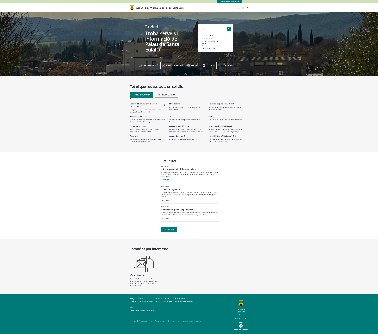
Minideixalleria (174, 104)
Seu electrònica (149, 65)
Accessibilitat (159, 321)
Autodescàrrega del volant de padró (222, 104)
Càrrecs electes (207, 39)
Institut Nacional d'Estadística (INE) (221, 136)
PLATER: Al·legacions (170, 189)
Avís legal (133, 321)
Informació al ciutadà (141, 95)
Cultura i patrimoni (208, 48)
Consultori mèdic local (138, 126)
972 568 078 (168, 301)
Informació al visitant (166, 95)
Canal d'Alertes (137, 275)
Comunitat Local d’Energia (179, 126)
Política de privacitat (145, 321)
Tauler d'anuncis (229, 65)
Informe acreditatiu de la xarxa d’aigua (178, 169)
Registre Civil (134, 136)
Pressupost (205, 46)
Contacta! (211, 65)
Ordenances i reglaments (210, 41)
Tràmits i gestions (173, 65)
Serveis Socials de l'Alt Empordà (220, 126)
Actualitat (195, 65)
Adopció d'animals (176, 136)
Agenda (204, 43)
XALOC (211, 116)
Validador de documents (139, 116)
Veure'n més (169, 230)
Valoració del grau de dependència (177, 209)
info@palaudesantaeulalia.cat (183, 301)
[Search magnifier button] (229, 29)
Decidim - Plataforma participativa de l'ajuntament (144, 105)
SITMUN (172, 116)
